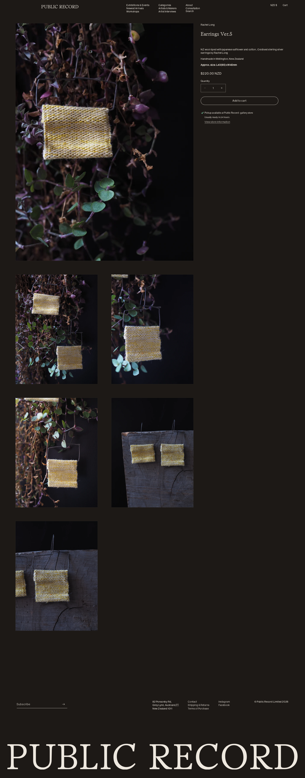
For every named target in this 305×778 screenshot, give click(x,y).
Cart (285, 5)
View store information (217, 121)
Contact (192, 701)
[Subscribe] (63, 704)
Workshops (132, 11)
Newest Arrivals (135, 8)
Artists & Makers (168, 8)
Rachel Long (208, 24)
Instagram (224, 701)
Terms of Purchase (198, 708)
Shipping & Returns (198, 705)
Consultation (193, 8)
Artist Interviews (167, 11)
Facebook (224, 705)
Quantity (205, 80)
